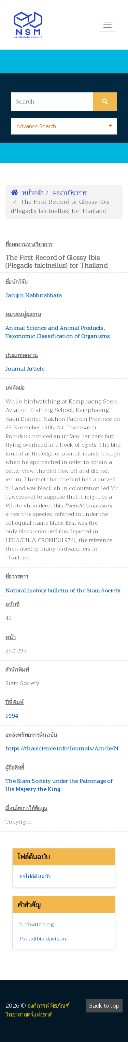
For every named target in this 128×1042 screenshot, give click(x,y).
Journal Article (24, 369)
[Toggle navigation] (107, 25)
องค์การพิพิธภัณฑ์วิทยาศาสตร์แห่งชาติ (37, 1010)
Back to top (104, 1006)
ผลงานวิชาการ (70, 192)
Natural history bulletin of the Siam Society (62, 590)
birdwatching (36, 924)
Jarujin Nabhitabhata (33, 295)
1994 (11, 716)
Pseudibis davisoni (43, 939)
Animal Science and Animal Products (54, 328)
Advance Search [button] (36, 126)
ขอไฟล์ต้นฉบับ (35, 876)
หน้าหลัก (31, 192)
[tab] (64, 126)
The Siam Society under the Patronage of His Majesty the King (59, 785)
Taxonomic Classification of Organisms (57, 336)
